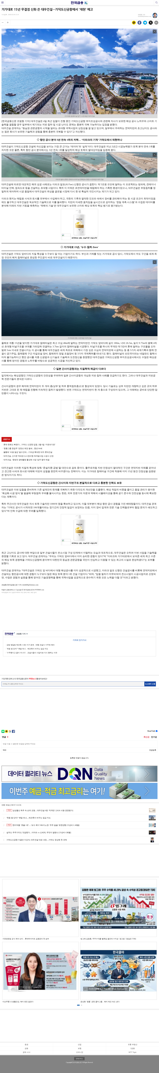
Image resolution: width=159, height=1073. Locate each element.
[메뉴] (2, 2)
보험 (79, 1048)
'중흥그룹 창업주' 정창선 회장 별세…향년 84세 (22, 448)
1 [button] (78, 1005)
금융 (26, 1048)
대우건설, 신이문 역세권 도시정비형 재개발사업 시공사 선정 (28, 456)
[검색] (156, 2)
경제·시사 (26, 1052)
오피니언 (79, 1052)
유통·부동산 (132, 1044)
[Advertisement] (79, 611)
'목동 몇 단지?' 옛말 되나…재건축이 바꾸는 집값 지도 (27, 649)
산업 (79, 1044)
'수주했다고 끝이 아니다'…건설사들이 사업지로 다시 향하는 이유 (32, 653)
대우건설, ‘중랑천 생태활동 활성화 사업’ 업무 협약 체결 (26, 460)
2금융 (132, 1048)
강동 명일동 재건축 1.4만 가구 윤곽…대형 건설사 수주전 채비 (31, 645)
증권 (26, 1044)
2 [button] (81, 1005)
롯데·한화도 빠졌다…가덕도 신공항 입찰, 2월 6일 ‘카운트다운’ (29, 445)
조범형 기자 (22, 634)
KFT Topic (133, 1052)
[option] (79, 941)
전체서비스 (79, 1059)
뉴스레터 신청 (150, 684)
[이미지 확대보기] (155, 31)
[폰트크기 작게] (2, 22)
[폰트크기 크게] (7, 22)
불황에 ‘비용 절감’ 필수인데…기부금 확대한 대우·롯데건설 (27, 452)
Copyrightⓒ (69, 1062)
